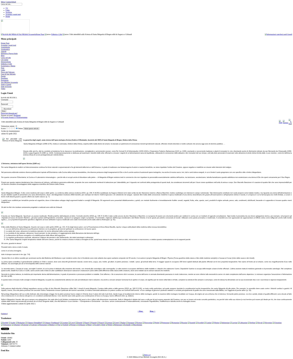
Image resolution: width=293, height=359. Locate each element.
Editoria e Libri (56, 34)
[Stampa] (285, 121)
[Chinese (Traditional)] (51, 323)
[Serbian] (251, 323)
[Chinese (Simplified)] (33, 323)
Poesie (3, 76)
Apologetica (5, 49)
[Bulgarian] (20, 323)
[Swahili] (96, 325)
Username (4, 100)
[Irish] (102, 325)
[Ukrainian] (277, 323)
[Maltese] (51, 325)
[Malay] (89, 325)
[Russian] (183, 323)
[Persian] (72, 325)
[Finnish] (93, 323)
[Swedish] (200, 323)
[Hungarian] (42, 325)
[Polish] (156, 323)
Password (4, 104)
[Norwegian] (147, 323)
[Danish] (78, 323)
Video (3, 89)
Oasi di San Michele (8, 74)
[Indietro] (4, 314)
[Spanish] (191, 323)
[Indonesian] (225, 323)
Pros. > (152, 311)
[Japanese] (130, 323)
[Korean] (138, 323)
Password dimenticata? (9, 113)
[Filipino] (215, 323)
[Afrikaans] (80, 325)
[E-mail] (290, 121)
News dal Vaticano (8, 72)
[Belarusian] (117, 325)
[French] (100, 323)
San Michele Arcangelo (9, 82)
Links (7, 10)
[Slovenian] (267, 323)
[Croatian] (64, 323)
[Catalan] (208, 323)
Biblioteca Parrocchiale (9, 53)
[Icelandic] (126, 325)
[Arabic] (12, 323)
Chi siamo (4, 60)
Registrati (17, 115)
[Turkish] (64, 325)
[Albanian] (16, 325)
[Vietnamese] (6, 325)
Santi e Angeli (6, 84)
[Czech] (71, 323)
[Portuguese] (165, 323)
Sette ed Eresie (6, 87)
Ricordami (7, 109)
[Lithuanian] (242, 323)
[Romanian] (174, 323)
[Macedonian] (136, 325)
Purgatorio (4, 80)
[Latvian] (233, 323)
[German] (108, 323)
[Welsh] (109, 325)
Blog (2, 56)
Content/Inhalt (11, 2)
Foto (2, 68)
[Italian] (122, 323)
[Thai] (57, 325)
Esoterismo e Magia (8, 66)
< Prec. (140, 311)
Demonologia (6, 62)
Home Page (40, 34)
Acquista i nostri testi (13, 14)
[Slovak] (259, 323)
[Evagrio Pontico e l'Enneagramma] (14, 117)
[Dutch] (86, 323)
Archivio (8, 12)
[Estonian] (24, 325)
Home (7, 16)
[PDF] (280, 121)
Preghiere (4, 78)
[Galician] (33, 325)
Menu (3, 2)
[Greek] (116, 323)
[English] (4, 323)
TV (6, 8)
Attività (3, 51)
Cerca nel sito (6, 58)
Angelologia (5, 47)
